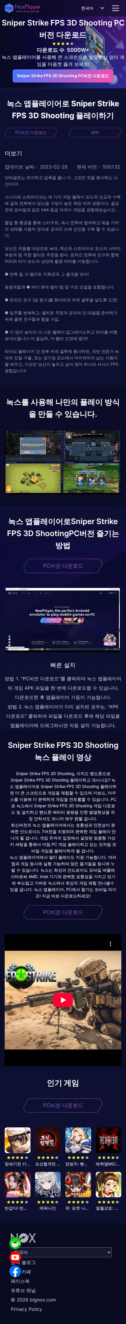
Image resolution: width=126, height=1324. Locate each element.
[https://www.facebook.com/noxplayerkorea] (15, 1271)
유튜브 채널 (23, 1290)
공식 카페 (21, 1272)
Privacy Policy (26, 1309)
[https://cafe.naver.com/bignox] (15, 1243)
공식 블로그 (23, 1262)
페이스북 (20, 1281)
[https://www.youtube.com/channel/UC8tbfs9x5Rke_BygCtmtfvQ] (15, 1257)
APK (95, 132)
